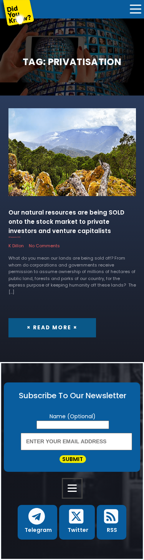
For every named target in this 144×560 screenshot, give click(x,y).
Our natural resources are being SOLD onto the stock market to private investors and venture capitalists (66, 221)
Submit (72, 459)
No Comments (44, 246)
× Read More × (52, 327)
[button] (37, 522)
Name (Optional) (73, 416)
